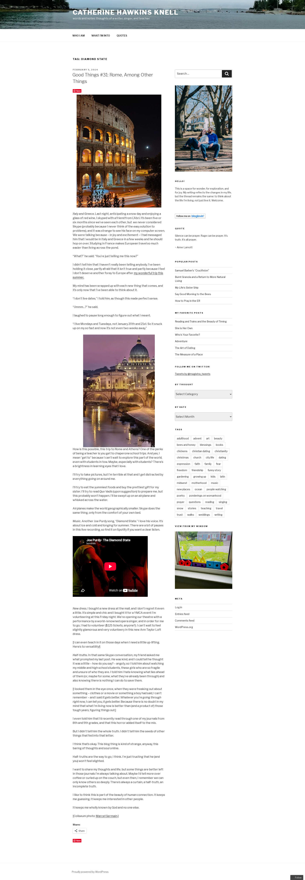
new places (183, 489)
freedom (182, 470)
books (219, 444)
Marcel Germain (106, 816)
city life (210, 457)
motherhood (199, 482)
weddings (204, 514)
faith (197, 463)
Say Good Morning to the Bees (193, 294)
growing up (199, 476)
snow (180, 508)
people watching (216, 489)
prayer (180, 501)
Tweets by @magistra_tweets (192, 373)
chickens (182, 451)
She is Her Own (184, 328)
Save (78, 90)
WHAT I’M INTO (100, 35)
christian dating (201, 451)
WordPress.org (184, 627)
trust (180, 514)
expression (183, 463)
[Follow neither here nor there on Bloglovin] (190, 217)
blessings (205, 444)
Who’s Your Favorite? (187, 334)
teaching (206, 508)
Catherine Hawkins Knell (126, 12)
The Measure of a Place (189, 354)
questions (195, 501)
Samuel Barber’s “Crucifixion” (192, 270)
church (197, 457)
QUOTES (122, 35)
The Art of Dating (185, 347)
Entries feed (182, 613)
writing (218, 514)
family (208, 463)
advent (197, 438)
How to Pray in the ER (187, 300)
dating (222, 457)
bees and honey (186, 444)
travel (219, 508)
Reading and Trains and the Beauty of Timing (201, 321)
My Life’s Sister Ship (186, 287)
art (208, 438)
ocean (198, 489)
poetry (181, 495)
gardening (183, 476)
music (214, 482)
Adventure (181, 341)
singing (223, 501)
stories (192, 508)
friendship (197, 470)
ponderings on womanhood (205, 495)
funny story (214, 470)
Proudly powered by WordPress (90, 871)
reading (209, 501)
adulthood (183, 438)
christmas (183, 457)
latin (222, 476)
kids (213, 476)
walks (190, 514)
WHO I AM (78, 35)
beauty (218, 438)
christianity (221, 451)
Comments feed (184, 620)
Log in (178, 607)
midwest (182, 482)
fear (218, 463)
